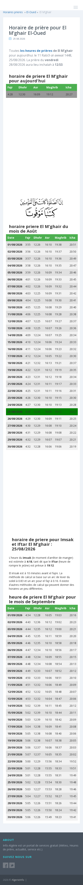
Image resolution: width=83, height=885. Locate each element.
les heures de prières (36, 51)
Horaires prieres (13, 12)
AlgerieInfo (18, 880)
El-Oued (31, 12)
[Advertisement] (41, 151)
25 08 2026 (19, 38)
